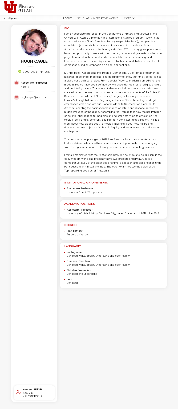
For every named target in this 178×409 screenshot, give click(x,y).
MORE (128, 18)
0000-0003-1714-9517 (36, 71)
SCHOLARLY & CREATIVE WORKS (97, 18)
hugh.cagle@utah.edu (34, 97)
